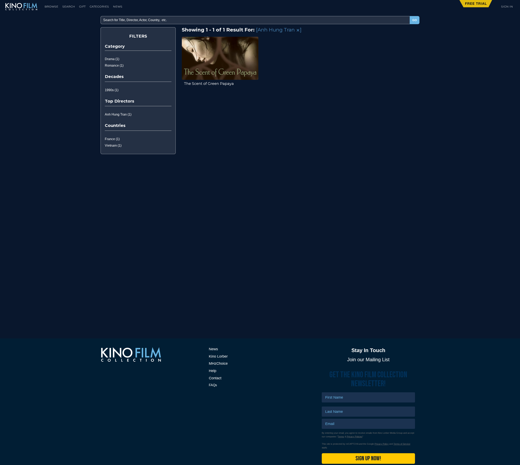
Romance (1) (114, 65)
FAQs (213, 385)
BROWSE (51, 6)
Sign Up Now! (368, 458)
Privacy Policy (382, 444)
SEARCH (68, 6)
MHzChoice (218, 363)
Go (414, 20)
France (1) (112, 139)
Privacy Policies (354, 436)
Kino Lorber (218, 356)
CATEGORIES (99, 6)
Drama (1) (112, 59)
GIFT (82, 6)
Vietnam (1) (113, 145)
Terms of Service (401, 444)
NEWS (117, 6)
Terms (341, 436)
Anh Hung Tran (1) (118, 114)
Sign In (507, 6)
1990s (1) (111, 90)
